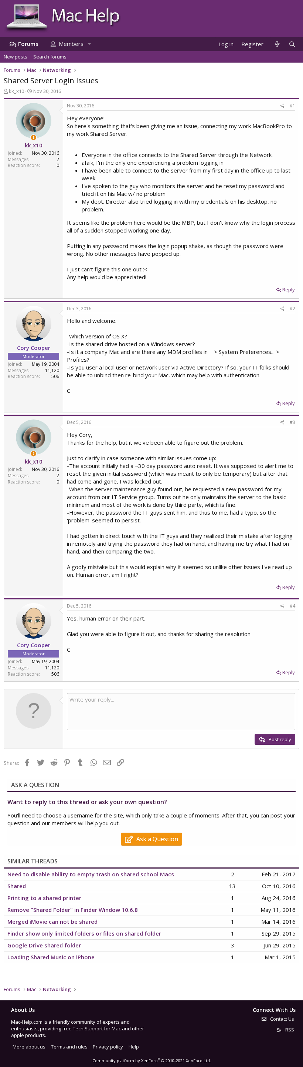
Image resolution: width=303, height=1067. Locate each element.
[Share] (282, 106)
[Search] (292, 44)
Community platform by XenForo (151, 1060)
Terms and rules (69, 1046)
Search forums (50, 56)
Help (134, 1046)
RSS (289, 1029)
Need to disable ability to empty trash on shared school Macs (90, 874)
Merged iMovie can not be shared (52, 921)
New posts (15, 56)
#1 (292, 106)
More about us (29, 1046)
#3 (292, 422)
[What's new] (277, 44)
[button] (89, 44)
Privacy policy (108, 1046)
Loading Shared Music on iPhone (51, 957)
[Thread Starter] (33, 137)
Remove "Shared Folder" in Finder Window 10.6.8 (72, 909)
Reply (288, 289)
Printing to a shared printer (44, 898)
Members (71, 43)
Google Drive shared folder (44, 945)
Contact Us (281, 1019)
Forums (28, 43)
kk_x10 (16, 91)
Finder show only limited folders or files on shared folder (84, 933)
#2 (292, 308)
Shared (16, 886)
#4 (292, 606)
